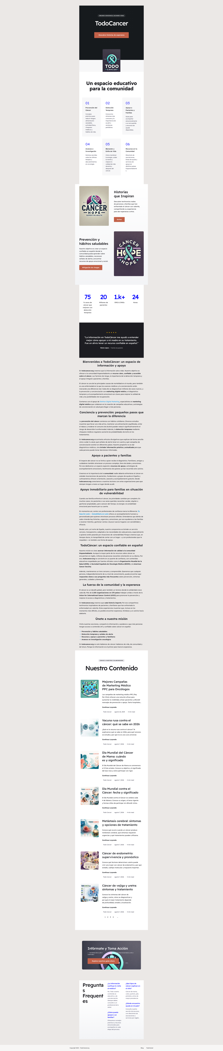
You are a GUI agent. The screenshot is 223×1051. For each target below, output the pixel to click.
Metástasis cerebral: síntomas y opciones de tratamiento (121, 822)
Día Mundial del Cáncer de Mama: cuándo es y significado (117, 756)
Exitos (119, 219)
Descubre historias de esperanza (111, 35)
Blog (142, 1048)
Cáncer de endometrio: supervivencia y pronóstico (120, 855)
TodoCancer (149, 1048)
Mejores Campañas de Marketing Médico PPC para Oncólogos (116, 685)
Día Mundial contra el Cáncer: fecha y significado (120, 790)
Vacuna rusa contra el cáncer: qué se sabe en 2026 (121, 722)
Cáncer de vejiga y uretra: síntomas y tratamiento (119, 887)
